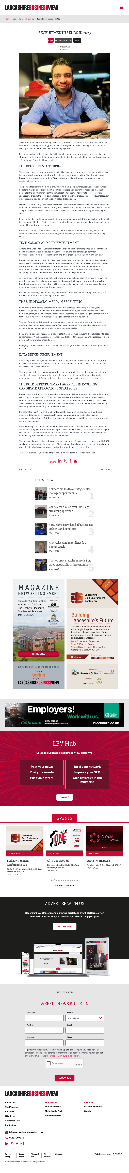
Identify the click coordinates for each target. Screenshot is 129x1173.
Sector (70, 1012)
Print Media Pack (53, 1106)
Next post (105, 469)
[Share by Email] (75, 461)
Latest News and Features (23, 19)
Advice (50, 40)
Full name (31, 1012)
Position (30, 1025)
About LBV (10, 1102)
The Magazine (12, 1107)
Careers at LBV (12, 1120)
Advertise (9, 1111)
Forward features (53, 1115)
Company (31, 1037)
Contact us (10, 1125)
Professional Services (63, 40)
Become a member (93, 1106)
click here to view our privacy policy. (62, 1056)
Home (8, 19)
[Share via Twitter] (65, 461)
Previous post (25, 469)
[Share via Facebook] (70, 461)
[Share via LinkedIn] (59, 461)
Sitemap (58, 1154)
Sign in (87, 1111)
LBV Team (10, 1116)
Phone (69, 1037)
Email (69, 1025)
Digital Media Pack (54, 1111)
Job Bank (77, 40)
